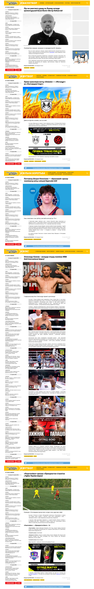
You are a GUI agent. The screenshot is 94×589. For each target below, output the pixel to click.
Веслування (8, 365)
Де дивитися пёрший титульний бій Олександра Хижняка (11, 144)
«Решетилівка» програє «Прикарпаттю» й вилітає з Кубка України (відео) (12, 29)
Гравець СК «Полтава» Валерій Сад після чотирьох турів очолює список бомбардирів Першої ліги (13, 345)
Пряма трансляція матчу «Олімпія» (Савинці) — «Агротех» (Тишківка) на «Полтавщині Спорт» (11, 443)
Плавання (7, 131)
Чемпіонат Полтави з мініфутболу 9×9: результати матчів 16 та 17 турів (12, 372)
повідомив (52, 52)
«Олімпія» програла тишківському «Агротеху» (11, 419)
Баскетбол (30, 3)
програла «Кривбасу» (33, 574)
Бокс (7, 96)
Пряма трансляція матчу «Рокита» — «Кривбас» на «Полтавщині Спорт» (12, 45)
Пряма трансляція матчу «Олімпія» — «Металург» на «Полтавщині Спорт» (12, 13)
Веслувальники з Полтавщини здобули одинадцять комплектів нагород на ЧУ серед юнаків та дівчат (12, 367)
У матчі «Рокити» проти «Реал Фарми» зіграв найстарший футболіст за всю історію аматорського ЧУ (12, 160)
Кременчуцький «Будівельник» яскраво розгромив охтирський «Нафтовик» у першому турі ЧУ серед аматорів (12, 414)
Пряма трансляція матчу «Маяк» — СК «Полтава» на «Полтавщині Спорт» (12, 53)
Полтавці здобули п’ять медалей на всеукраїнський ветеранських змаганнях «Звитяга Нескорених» (13, 340)
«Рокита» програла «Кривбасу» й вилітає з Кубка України (12, 33)
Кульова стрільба (9, 350)
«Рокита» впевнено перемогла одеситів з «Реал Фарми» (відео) (12, 401)
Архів (18, 69)
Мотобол (7, 137)
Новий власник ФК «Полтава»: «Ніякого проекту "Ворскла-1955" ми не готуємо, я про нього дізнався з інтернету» (12, 357)
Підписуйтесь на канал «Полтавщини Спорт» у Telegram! (48, 168)
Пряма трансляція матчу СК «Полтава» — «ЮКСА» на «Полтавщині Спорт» (13, 434)
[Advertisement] (81, 13)
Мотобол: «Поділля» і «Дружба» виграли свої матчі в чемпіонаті (12, 378)
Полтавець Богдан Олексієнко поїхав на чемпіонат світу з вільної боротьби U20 (13, 429)
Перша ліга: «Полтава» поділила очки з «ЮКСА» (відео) (12, 425)
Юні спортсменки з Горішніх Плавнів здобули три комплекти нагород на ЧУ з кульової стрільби (12, 352)
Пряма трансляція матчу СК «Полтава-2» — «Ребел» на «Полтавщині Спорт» (13, 405)
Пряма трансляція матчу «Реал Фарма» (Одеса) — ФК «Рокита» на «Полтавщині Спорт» (12, 409)
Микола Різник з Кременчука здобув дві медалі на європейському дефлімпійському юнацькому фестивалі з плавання (12, 61)
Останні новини (9, 7)
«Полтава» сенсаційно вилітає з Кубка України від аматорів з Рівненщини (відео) (13, 37)
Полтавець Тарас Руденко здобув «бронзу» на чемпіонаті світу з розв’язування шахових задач (11, 362)
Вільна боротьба (9, 89)
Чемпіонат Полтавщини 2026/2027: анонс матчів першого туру (13, 452)
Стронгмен (8, 337)
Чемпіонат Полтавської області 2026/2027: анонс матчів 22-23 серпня (13, 41)
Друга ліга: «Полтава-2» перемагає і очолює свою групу (12, 382)
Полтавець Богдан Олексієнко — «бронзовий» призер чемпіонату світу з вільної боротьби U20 (12, 18)
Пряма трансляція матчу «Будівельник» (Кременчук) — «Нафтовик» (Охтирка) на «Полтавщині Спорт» (12, 438)
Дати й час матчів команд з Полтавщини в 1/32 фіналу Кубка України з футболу (13, 448)
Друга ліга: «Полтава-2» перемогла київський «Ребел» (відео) (11, 395)
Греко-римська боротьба (10, 146)
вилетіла (58, 574)
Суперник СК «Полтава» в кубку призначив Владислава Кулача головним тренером (13, 155)
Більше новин (10, 69)
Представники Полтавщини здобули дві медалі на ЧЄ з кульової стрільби (12, 458)
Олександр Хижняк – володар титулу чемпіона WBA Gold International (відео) (12, 25)
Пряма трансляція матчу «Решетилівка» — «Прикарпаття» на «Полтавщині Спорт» (13, 49)
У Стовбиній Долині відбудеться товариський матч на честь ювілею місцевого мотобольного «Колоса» (11, 66)
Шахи (7, 360)
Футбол (7, 11)
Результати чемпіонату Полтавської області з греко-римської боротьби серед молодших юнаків (13, 148)
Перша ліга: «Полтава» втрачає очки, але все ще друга (13, 391)
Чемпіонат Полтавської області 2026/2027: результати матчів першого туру (13, 386)
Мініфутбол (8, 370)
